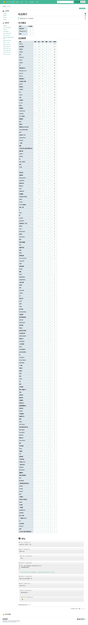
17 (42, 100)
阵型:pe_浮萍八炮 (6, 46)
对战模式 (5, 25)
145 (43, 73)
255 (39, 78)
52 (42, 54)
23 (35, 76)
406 (39, 62)
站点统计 (8, 6)
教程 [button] (17, 1)
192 (43, 68)
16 (46, 59)
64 (35, 73)
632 (39, 51)
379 (46, 43)
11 (35, 84)
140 (35, 49)
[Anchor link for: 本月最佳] (27, 23)
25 (39, 161)
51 (39, 132)
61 (46, 54)
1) (42, 565)
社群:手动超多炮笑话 (7, 27)
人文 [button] (26, 1)
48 (46, 49)
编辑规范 (5, 15)
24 (35, 62)
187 (43, 57)
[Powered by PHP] (79, 619)
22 (35, 65)
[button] (13, 2)
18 (42, 110)
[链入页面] (85, 17)
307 (39, 65)
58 (39, 92)
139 (39, 89)
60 (39, 108)
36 (39, 145)
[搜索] (72, 2)
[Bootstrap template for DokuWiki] (77, 619)
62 (42, 62)
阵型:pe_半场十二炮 (7, 48)
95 (39, 100)
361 (39, 54)
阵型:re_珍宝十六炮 (7, 52)
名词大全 (5, 17)
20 (39, 175)
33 (35, 70)
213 (39, 68)
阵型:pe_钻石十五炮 (7, 40)
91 (39, 84)
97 (42, 76)
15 (46, 46)
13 (39, 180)
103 (39, 73)
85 (42, 49)
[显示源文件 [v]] (85, 13)
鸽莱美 (26, 572)
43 (42, 51)
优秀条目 (5, 19)
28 (39, 137)
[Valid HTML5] (81, 619)
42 (46, 73)
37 (35, 57)
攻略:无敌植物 (6, 31)
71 (39, 105)
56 (39, 126)
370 (39, 59)
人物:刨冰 (5, 29)
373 (35, 43)
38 (46, 51)
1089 (39, 46)
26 (39, 167)
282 (39, 57)
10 (35, 113)
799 (39, 49)
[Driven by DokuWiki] (84, 619)
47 (39, 118)
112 (43, 81)
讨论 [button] (37, 1)
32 (39, 156)
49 (39, 110)
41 (42, 84)
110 (35, 54)
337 (39, 70)
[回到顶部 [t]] (85, 19)
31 (50, 43)
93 (39, 102)
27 (35, 92)
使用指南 (5, 13)
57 (39, 113)
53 (35, 46)
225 (39, 76)
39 (39, 135)
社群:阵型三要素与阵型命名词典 (8, 38)
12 (42, 46)
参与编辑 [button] (32, 1)
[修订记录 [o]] (85, 15)
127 (39, 94)
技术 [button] (22, 1)
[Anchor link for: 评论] (27, 539)
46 (50, 49)
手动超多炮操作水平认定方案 (48, 572)
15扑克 (29, 572)
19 (35, 81)
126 (39, 86)
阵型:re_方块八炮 (6, 35)
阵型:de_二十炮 (6, 42)
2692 (39, 43)
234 (43, 43)
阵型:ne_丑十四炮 (6, 54)
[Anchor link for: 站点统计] (28, 14)
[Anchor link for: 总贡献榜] (27, 38)
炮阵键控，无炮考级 (37, 572)
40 (39, 140)
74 (35, 59)
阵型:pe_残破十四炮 (7, 33)
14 (46, 70)
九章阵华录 (22, 572)
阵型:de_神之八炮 (6, 44)
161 (43, 65)
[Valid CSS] (83, 619)
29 (39, 153)
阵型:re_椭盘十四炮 (7, 50)
